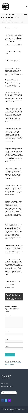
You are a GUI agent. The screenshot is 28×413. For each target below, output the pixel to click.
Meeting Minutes (9, 20)
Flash (13, 409)
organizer (16, 27)
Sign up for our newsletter (9, 393)
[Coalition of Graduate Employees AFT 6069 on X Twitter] (6, 400)
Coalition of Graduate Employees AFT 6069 (17, 408)
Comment (8, 316)
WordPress (14, 410)
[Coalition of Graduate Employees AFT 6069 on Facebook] (2, 400)
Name (7, 332)
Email (6, 339)
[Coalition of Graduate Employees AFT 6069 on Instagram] (9, 400)
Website (7, 346)
